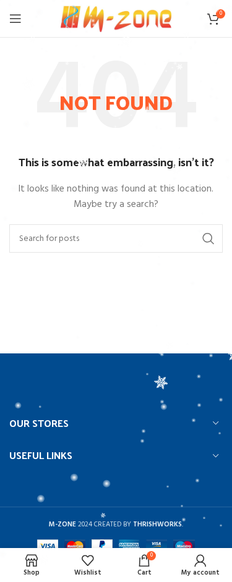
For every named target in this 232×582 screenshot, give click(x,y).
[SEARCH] (208, 238)
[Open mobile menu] (15, 18)
